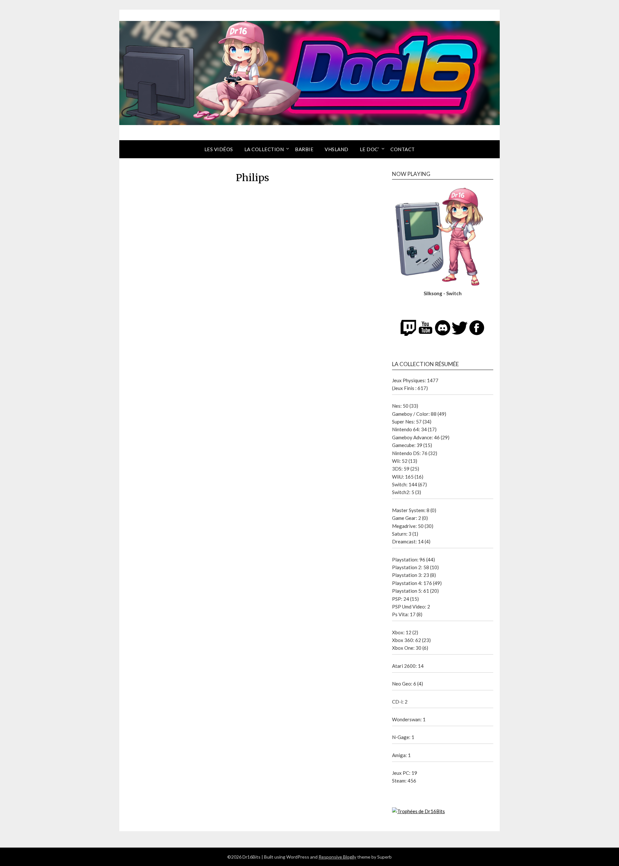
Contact (402, 149)
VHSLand (337, 149)
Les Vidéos (218, 149)
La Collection (264, 149)
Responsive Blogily (337, 857)
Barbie (304, 149)
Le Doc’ (369, 149)
